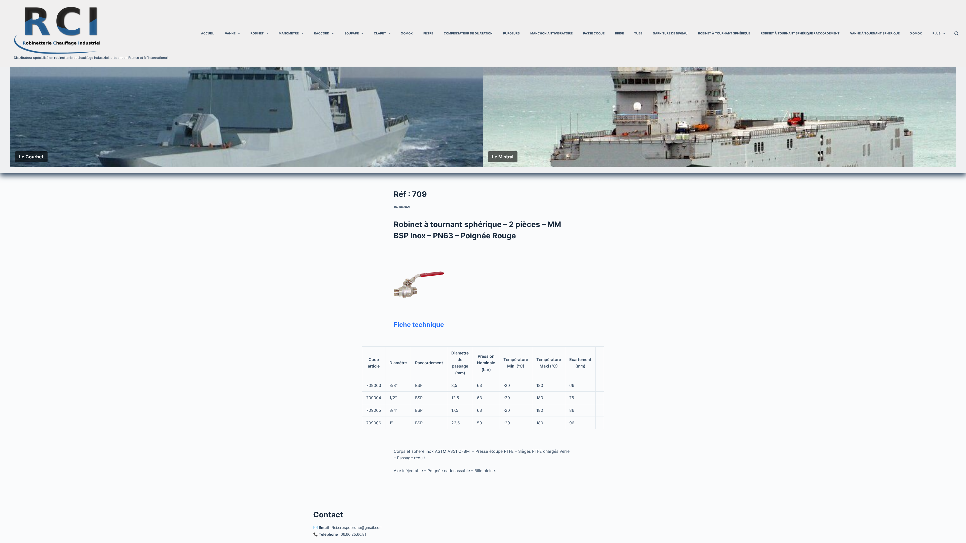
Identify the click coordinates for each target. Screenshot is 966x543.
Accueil (207, 33)
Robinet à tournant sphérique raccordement (800, 33)
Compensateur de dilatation (468, 33)
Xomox (407, 33)
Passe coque (594, 33)
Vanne (230, 33)
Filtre (428, 33)
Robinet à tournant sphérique (724, 33)
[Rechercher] (956, 33)
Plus (937, 33)
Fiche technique (419, 324)
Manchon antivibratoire (551, 33)
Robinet (257, 33)
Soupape (351, 33)
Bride (619, 33)
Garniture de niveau (670, 33)
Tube (638, 33)
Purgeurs (511, 33)
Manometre (289, 33)
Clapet (380, 33)
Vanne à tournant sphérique (875, 33)
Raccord (321, 33)
